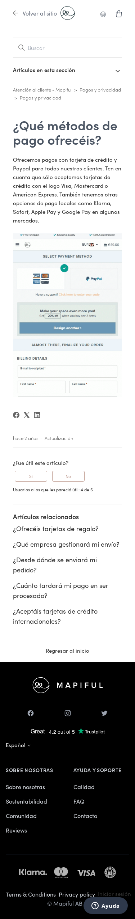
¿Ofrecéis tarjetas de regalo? (56, 528)
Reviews (16, 830)
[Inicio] (67, 13)
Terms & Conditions (31, 894)
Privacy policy (77, 894)
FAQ (79, 801)
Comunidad (21, 816)
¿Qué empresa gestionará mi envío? (66, 544)
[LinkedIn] (37, 415)
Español (16, 745)
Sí (31, 476)
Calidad (84, 787)
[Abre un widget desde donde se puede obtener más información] (106, 906)
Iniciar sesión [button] (114, 893)
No (68, 476)
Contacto (85, 816)
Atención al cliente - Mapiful (42, 89)
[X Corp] (26, 415)
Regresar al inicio (67, 650)
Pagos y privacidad (100, 89)
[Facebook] (16, 415)
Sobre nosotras (25, 787)
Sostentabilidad (26, 801)
